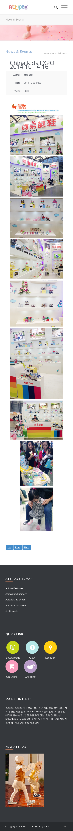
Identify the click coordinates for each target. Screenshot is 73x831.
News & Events (14, 19)
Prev (17, 547)
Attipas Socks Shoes (16, 593)
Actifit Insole (11, 611)
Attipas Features (14, 588)
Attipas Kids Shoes (15, 599)
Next (26, 547)
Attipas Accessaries (15, 605)
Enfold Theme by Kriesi (38, 826)
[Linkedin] (65, 826)
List (9, 547)
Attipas (22, 826)
